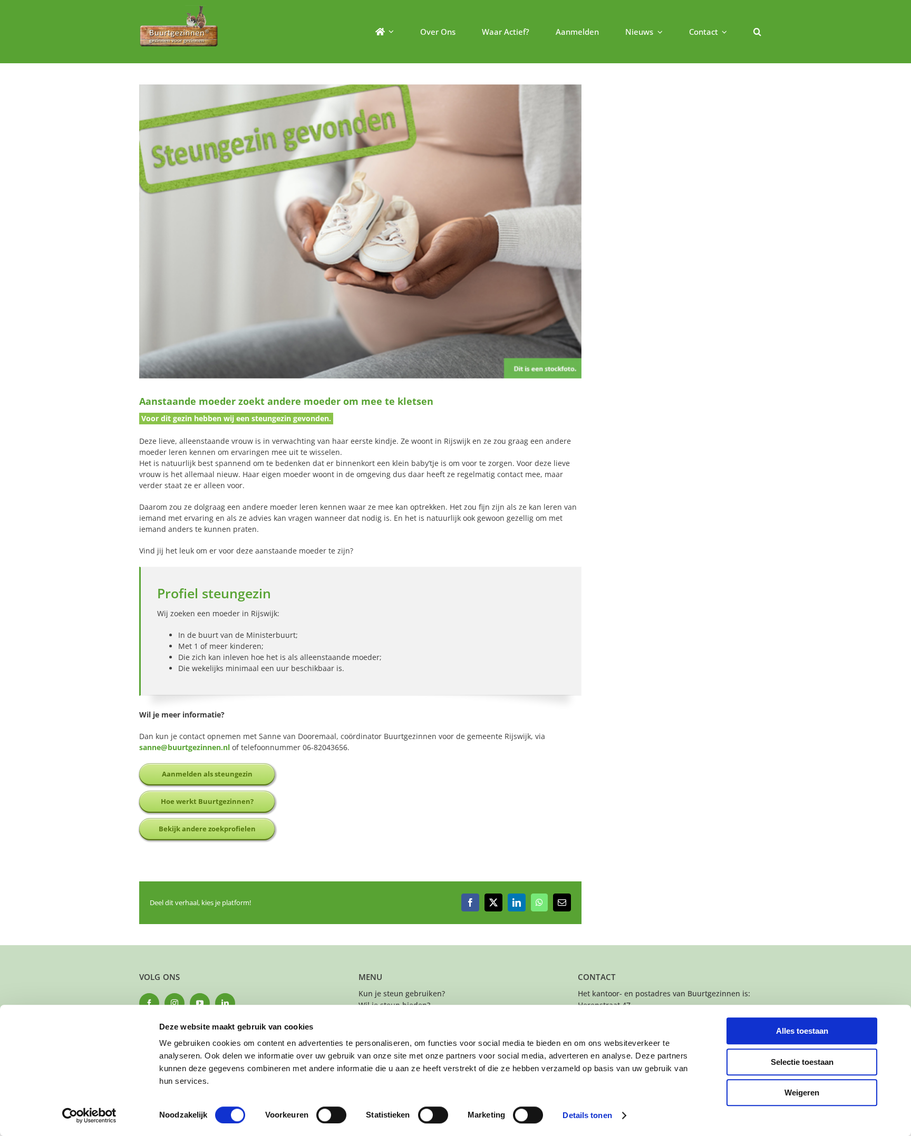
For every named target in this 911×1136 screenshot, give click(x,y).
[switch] (331, 1114)
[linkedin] (225, 1003)
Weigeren (801, 1092)
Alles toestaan (802, 1030)
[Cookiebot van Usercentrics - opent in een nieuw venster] (89, 1115)
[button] (757, 31)
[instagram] (174, 1003)
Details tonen (587, 1115)
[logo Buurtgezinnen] (178, 9)
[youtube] (200, 1003)
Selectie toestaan (802, 1061)
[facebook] (149, 1003)
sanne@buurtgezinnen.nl (184, 747)
